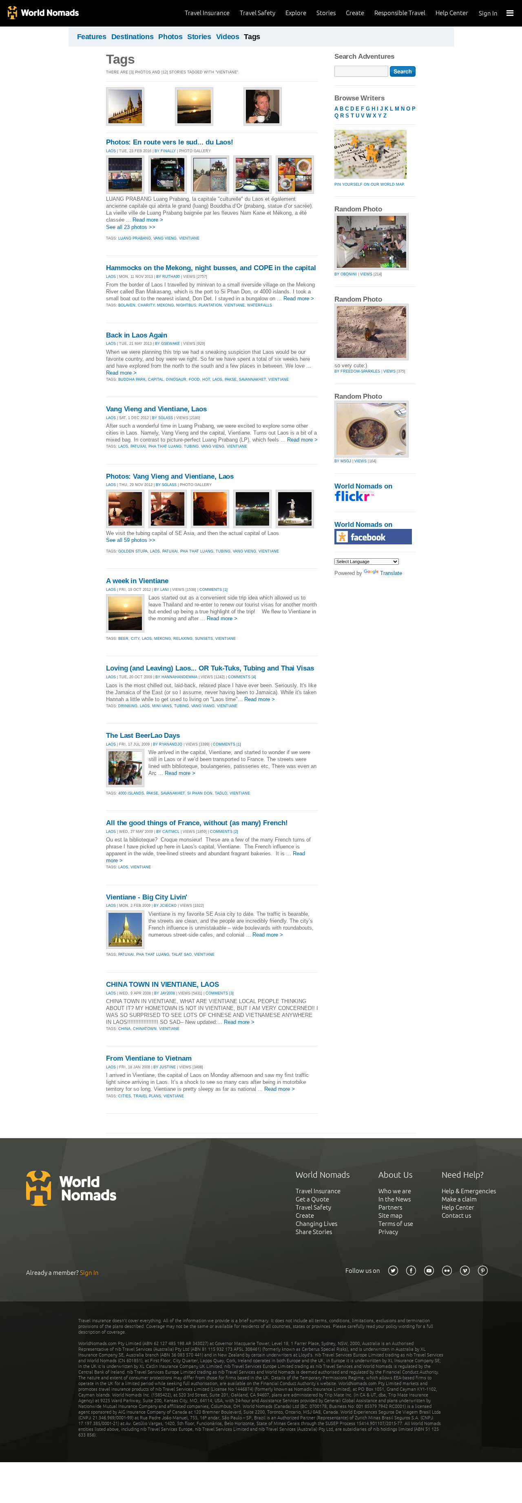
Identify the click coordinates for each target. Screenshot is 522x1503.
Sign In (488, 13)
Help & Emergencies (469, 1191)
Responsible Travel (399, 12)
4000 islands (131, 793)
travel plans (147, 1096)
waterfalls (259, 305)
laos (217, 379)
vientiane (189, 238)
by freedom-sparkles (357, 371)
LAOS (111, 151)
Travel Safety (257, 12)
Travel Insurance (207, 12)
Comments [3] (220, 993)
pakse (231, 379)
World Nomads (43, 13)
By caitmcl (167, 832)
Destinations (132, 37)
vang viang (203, 706)
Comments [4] (242, 677)
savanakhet (173, 793)
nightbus (186, 305)
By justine (164, 1067)
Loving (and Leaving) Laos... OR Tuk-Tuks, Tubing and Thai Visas (210, 668)
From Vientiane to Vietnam (149, 1058)
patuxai (138, 446)
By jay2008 (164, 993)
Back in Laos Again (136, 335)
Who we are (394, 1191)
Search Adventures (364, 56)
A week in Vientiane (137, 581)
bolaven (126, 305)
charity (146, 305)
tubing (191, 446)
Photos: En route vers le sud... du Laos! (169, 142)
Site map (390, 1215)
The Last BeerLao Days (143, 735)
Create (355, 12)
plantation (210, 305)
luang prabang (134, 238)
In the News (394, 1199)
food (194, 379)
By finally (165, 151)
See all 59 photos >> (130, 540)
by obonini (345, 274)
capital (156, 379)
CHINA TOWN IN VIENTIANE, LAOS (162, 984)
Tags (252, 37)
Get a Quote (312, 1199)
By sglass (162, 418)
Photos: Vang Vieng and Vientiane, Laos (170, 476)
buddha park (132, 379)
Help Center (452, 12)
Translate (391, 573)
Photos (170, 37)
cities (124, 1096)
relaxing (182, 639)
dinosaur (176, 379)
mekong (165, 305)
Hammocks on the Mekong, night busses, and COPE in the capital (211, 268)
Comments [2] (224, 832)
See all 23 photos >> (130, 227)
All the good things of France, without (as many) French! (197, 823)
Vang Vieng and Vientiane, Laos (156, 409)
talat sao (182, 954)
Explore (295, 12)
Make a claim (459, 1199)
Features (91, 37)
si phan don (199, 793)
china (124, 1029)
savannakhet (252, 379)
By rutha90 (168, 277)
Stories (326, 12)
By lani (161, 590)
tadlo (221, 793)
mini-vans (162, 706)
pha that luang (164, 446)
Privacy (388, 1231)
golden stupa (133, 551)
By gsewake (167, 344)
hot (206, 379)
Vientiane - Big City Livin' (146, 897)
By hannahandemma (176, 677)
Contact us (456, 1215)
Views (366, 274)
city (135, 639)
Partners (390, 1207)
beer (123, 639)
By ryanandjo (167, 744)
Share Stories (314, 1231)
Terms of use (395, 1223)
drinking (127, 706)
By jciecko (165, 906)
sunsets (204, 639)
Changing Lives (316, 1223)
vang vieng (165, 238)
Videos (227, 37)
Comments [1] (213, 590)
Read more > (148, 220)
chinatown (145, 1029)
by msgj (342, 461)
